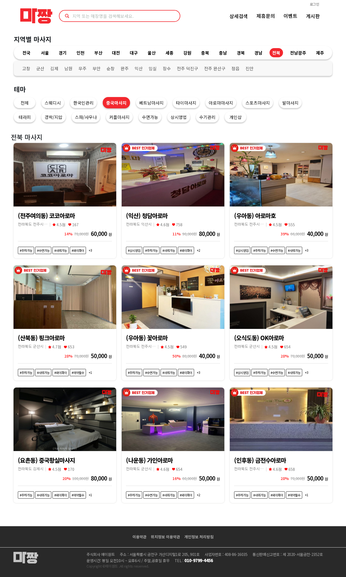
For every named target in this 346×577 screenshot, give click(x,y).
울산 (152, 52)
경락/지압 (53, 117)
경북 (241, 52)
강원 (187, 52)
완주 (125, 68)
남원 (68, 68)
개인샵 (235, 117)
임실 (153, 68)
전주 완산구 (214, 68)
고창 (26, 68)
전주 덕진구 (187, 68)
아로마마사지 (221, 102)
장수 (167, 68)
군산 (40, 68)
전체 (25, 102)
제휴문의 (266, 15)
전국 (26, 52)
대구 (134, 52)
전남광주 (298, 52)
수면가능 (150, 117)
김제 (54, 68)
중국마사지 (116, 102)
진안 (249, 68)
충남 (223, 52)
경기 (63, 52)
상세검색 (238, 15)
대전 (116, 52)
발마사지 (290, 102)
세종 (169, 52)
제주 (320, 52)
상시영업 (179, 117)
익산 (139, 68)
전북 (276, 52)
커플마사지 (119, 117)
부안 (96, 68)
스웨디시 (53, 102)
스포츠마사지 (257, 102)
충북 (205, 52)
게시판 (313, 15)
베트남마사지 (151, 102)
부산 (98, 52)
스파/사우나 (86, 117)
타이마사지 (186, 102)
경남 (258, 52)
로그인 (314, 4)
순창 (111, 68)
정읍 (235, 68)
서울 (45, 52)
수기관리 (207, 117)
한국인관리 (83, 102)
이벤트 (290, 15)
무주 (82, 68)
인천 (80, 52)
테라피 (25, 117)
